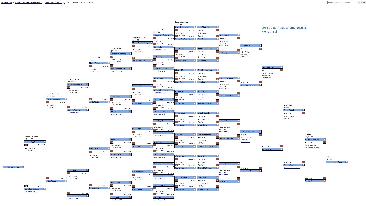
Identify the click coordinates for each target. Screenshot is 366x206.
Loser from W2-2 (116, 71)
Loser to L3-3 (223, 174)
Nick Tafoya (179, 48)
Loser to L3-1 (223, 88)
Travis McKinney (204, 168)
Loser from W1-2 (159, 178)
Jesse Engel (179, 125)
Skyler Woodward (205, 103)
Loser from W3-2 (73, 113)
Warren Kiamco (181, 156)
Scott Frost (179, 146)
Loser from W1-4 (159, 135)
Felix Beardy (180, 91)
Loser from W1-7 (159, 71)
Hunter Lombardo (205, 48)
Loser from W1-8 (159, 50)
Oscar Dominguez (182, 27)
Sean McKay (180, 189)
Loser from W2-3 (116, 200)
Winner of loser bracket (292, 168)
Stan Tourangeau (205, 70)
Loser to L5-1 (266, 77)
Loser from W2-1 (116, 114)
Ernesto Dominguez (206, 146)
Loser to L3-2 (223, 45)
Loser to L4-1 (245, 142)
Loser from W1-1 (159, 200)
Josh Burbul (179, 103)
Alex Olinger (203, 39)
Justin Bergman (181, 177)
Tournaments (6, 2)
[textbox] (342, 2)
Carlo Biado (179, 82)
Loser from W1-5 (159, 114)
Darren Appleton (204, 134)
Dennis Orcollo (204, 113)
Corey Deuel (203, 156)
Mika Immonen (204, 82)
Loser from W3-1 (73, 198)
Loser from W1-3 (159, 157)
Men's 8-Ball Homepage (55, 2)
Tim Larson (202, 91)
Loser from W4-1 (30, 192)
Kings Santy (179, 134)
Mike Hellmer (203, 189)
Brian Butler (203, 125)
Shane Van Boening (183, 39)
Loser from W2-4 (116, 157)
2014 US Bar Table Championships (28, 2)
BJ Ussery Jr (202, 60)
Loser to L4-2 (245, 56)
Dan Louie (202, 177)
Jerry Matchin (203, 27)
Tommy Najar (180, 60)
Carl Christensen (181, 168)
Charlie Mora (180, 70)
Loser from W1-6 (159, 93)
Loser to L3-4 (223, 131)
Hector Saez (180, 113)
